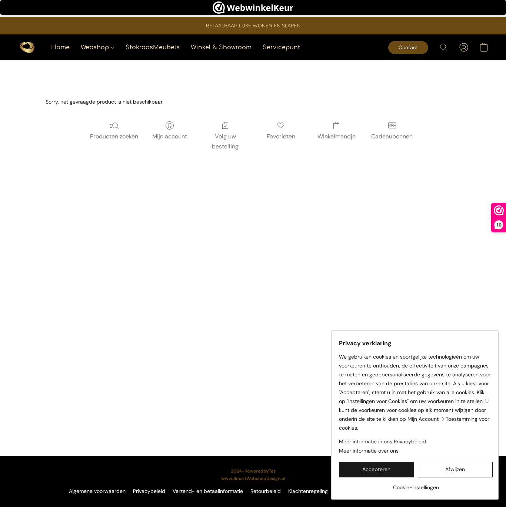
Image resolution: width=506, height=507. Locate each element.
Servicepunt (281, 47)
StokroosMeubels (153, 47)
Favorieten (281, 136)
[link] (416, 484)
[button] (27, 47)
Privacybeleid (149, 491)
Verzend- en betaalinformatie (208, 491)
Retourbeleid (265, 491)
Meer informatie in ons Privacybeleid (382, 441)
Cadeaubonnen (392, 136)
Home (60, 47)
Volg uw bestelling (225, 141)
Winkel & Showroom (221, 47)
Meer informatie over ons (369, 450)
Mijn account (169, 136)
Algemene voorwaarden (97, 491)
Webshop (96, 47)
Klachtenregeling (308, 491)
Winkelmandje (336, 136)
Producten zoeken (114, 136)
